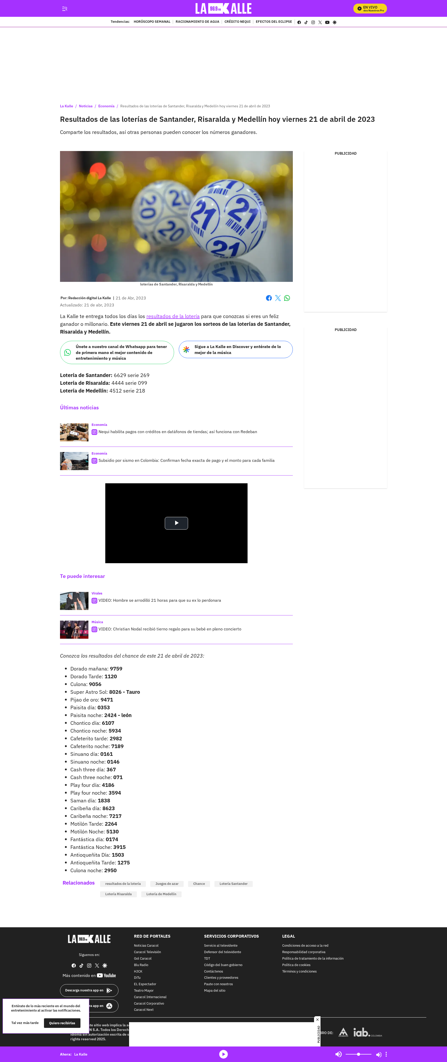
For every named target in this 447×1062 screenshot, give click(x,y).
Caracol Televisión (147, 952)
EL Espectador (145, 984)
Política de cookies (296, 965)
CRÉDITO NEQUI (238, 22)
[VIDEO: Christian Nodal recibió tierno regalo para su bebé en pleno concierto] (74, 630)
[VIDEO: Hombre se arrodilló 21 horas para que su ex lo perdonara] (74, 601)
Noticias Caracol (146, 945)
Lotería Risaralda (118, 894)
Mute (339, 1054)
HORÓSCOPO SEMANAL (152, 22)
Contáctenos (213, 971)
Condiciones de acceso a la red (305, 945)
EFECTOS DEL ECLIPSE (274, 22)
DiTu (137, 978)
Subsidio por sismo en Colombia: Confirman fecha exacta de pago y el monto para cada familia (187, 460)
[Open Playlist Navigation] (386, 1054)
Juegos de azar (166, 884)
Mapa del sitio (214, 990)
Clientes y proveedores (221, 978)
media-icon (223, 1054)
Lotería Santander (234, 884)
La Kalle (66, 106)
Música (97, 622)
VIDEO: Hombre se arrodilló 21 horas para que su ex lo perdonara (160, 600)
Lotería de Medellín (161, 894)
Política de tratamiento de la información (313, 958)
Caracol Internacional (150, 997)
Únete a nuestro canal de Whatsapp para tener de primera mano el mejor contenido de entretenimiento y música (121, 352)
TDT (207, 958)
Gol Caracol (143, 958)
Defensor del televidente (222, 952)
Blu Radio (141, 965)
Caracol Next (144, 1010)
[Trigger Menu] (64, 8)
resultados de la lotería (173, 316)
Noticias (86, 106)
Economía (106, 106)
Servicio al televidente (220, 945)
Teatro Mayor (144, 990)
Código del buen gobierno (223, 965)
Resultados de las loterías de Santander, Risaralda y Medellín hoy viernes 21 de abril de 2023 (195, 106)
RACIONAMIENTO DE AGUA (197, 22)
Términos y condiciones (299, 971)
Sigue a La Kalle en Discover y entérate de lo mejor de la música (238, 349)
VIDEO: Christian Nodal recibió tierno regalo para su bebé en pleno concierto (170, 628)
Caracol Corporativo (149, 1003)
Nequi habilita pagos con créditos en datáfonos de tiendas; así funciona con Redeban (178, 431)
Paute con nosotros (218, 984)
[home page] (224, 8)
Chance (199, 884)
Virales (97, 593)
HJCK (138, 971)
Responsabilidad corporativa (303, 952)
